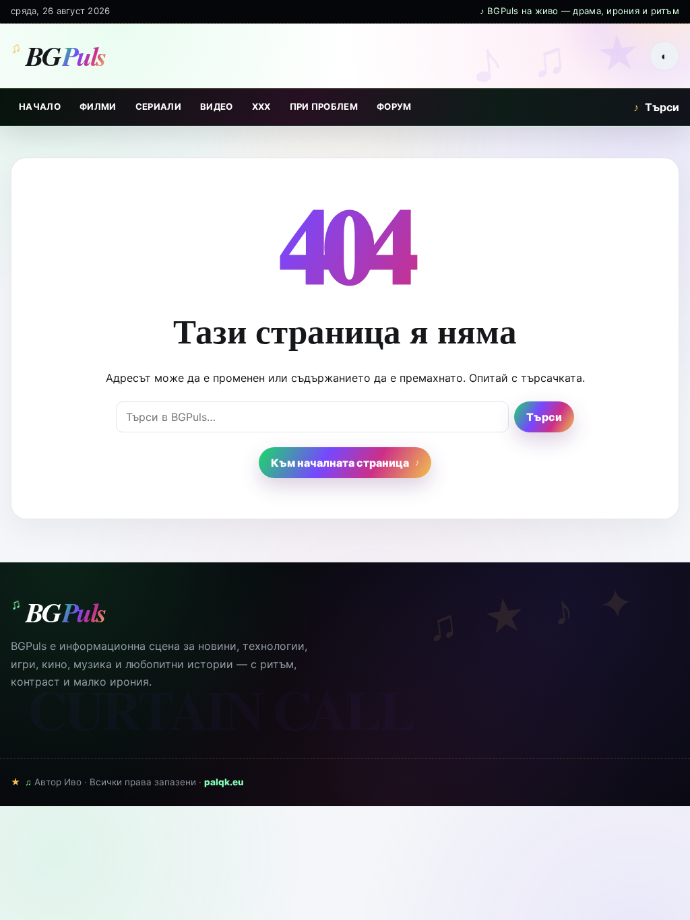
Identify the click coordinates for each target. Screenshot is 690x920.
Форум (394, 106)
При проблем (324, 106)
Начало (40, 106)
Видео (216, 106)
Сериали (158, 106)
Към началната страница (340, 462)
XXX (261, 106)
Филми (98, 106)
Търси (656, 107)
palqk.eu (224, 782)
